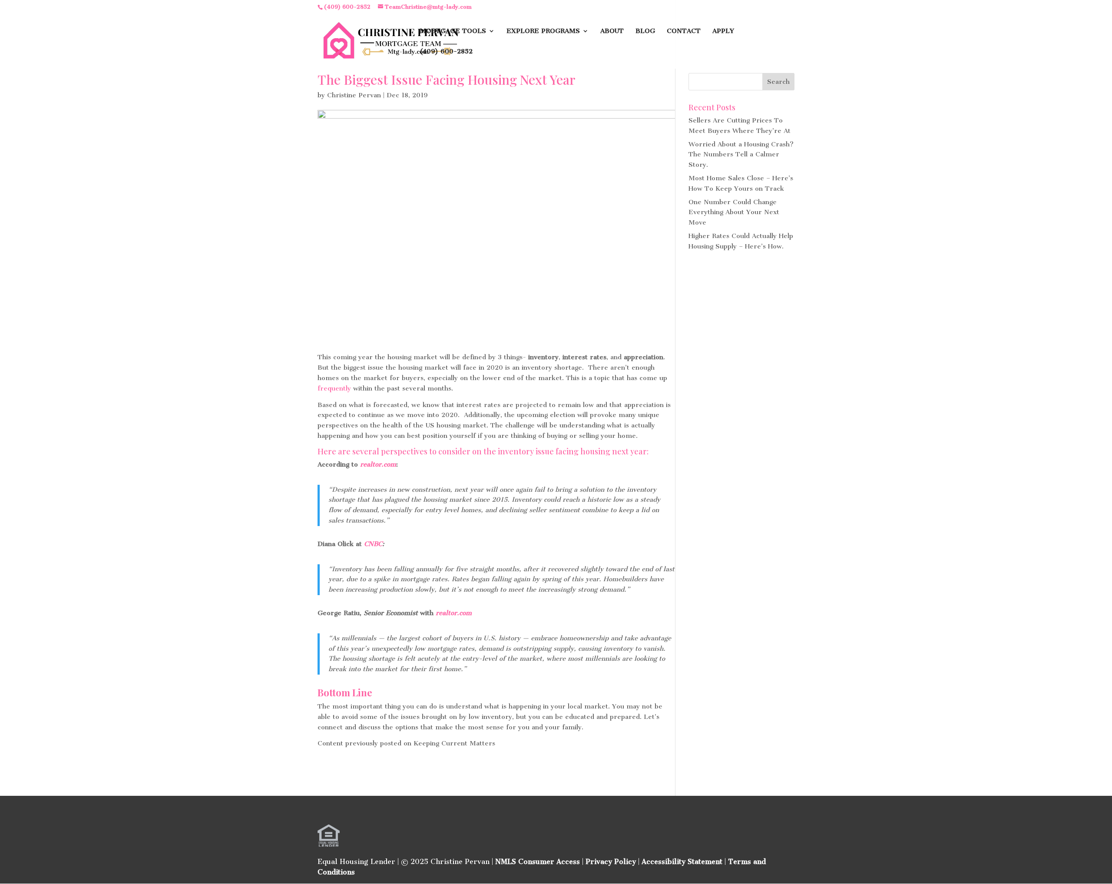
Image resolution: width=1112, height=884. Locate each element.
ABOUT (612, 31)
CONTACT (684, 31)
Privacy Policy (611, 862)
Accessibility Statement (682, 862)
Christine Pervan (354, 95)
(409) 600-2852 (446, 51)
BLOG (645, 31)
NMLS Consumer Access (537, 862)
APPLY (723, 31)
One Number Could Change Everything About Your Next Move (733, 212)
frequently (334, 388)
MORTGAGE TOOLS (453, 31)
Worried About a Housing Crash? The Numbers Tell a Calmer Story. (741, 154)
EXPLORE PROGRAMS (543, 31)
